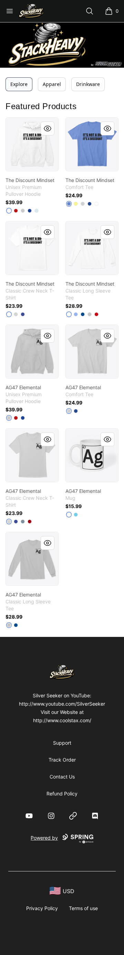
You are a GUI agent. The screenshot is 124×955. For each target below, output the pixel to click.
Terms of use (83, 908)
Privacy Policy (42, 908)
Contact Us (62, 777)
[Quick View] (47, 128)
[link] (32, 144)
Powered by (44, 838)
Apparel (52, 84)
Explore (19, 84)
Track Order (62, 760)
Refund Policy (62, 793)
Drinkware (88, 84)
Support (62, 743)
